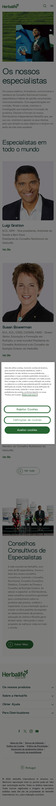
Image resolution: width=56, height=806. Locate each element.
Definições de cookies (27, 419)
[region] (28, 403)
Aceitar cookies (27, 430)
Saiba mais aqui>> (30, 395)
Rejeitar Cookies (27, 409)
